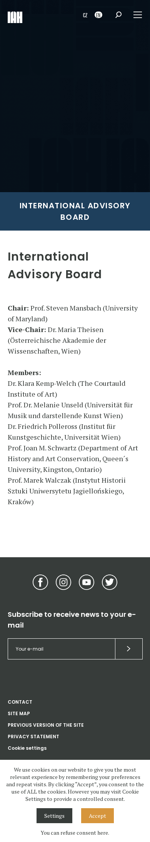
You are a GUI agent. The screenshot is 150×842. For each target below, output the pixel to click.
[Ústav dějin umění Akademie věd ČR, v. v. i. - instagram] (63, 582)
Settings (54, 815)
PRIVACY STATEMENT (33, 736)
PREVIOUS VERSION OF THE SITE (46, 725)
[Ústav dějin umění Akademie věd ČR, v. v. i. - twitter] (109, 582)
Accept (97, 815)
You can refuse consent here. (75, 832)
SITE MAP (19, 713)
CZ (85, 15)
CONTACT (20, 702)
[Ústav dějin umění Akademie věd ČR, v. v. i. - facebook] (40, 582)
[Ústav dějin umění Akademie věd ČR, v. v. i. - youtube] (86, 582)
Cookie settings (27, 748)
